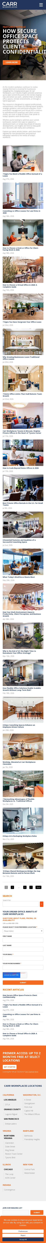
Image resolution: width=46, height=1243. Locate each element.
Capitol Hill (28, 1110)
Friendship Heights (32, 1139)
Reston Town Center (14, 1154)
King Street (9, 1150)
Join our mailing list (12, 1208)
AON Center (10, 1178)
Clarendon (9, 1143)
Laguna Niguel (11, 1114)
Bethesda (28, 1135)
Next (38, 887)
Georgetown (29, 1103)
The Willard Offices (32, 1114)
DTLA (7, 1104)
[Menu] (41, 5)
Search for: (7, 900)
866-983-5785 (13, 923)
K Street (27, 1099)
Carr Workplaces (11, 5)
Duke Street (10, 1146)
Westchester (29, 1173)
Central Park (29, 1169)
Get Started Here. (31, 1072)
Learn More (12, 62)
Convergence (9, 1189)
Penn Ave (28, 1107)
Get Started (9, 1067)
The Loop (9, 1174)
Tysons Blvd (10, 1157)
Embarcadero (11, 1123)
